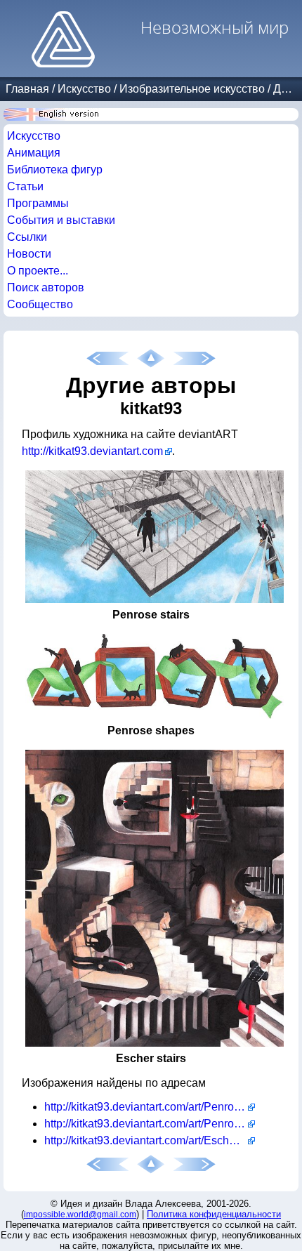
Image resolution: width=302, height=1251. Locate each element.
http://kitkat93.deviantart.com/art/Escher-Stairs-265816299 (149, 1140)
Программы (38, 203)
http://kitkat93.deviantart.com (92, 451)
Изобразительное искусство (192, 89)
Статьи (25, 186)
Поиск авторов (45, 287)
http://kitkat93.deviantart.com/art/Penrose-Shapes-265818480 (149, 1124)
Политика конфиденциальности (214, 1214)
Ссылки (27, 237)
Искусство (84, 89)
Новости (29, 254)
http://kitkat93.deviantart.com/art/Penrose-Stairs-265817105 (149, 1107)
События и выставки (61, 220)
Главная (27, 89)
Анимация (33, 153)
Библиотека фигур (55, 170)
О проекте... (37, 271)
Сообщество (40, 304)
